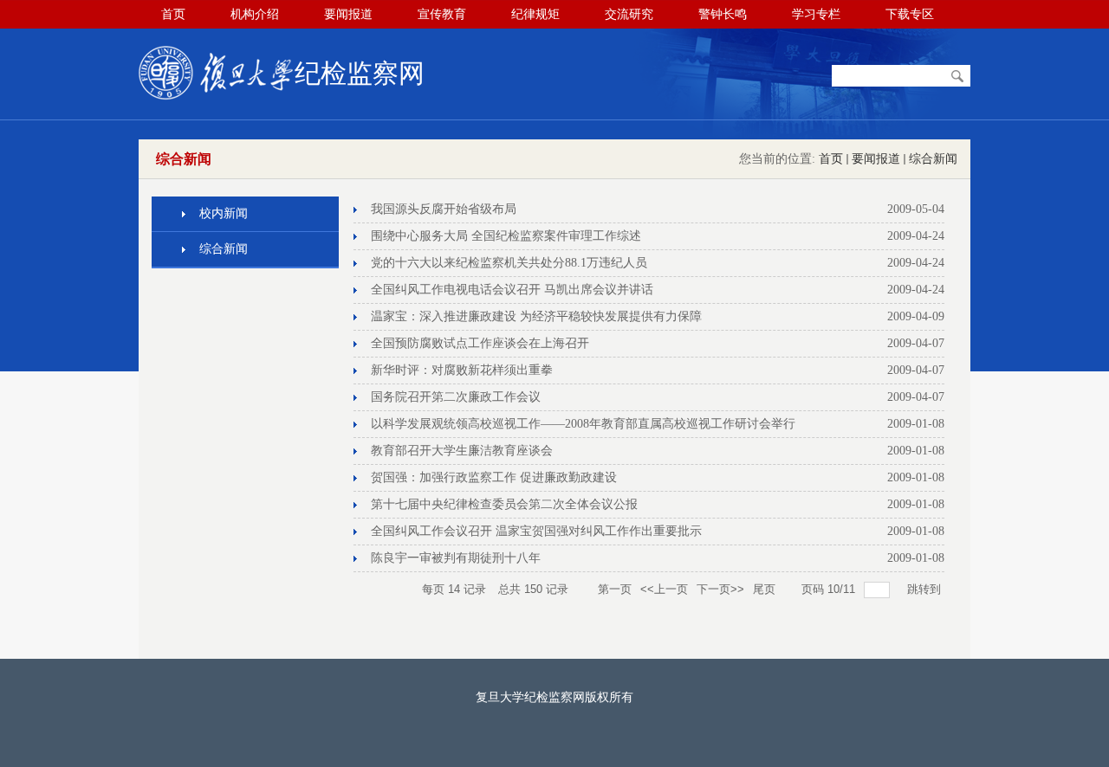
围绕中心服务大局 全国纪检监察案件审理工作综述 (506, 235)
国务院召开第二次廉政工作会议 (456, 396)
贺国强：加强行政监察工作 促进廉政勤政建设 (494, 477)
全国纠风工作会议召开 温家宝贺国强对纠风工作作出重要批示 (536, 531)
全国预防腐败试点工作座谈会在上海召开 (480, 343)
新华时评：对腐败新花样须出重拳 (462, 370)
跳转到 (925, 589)
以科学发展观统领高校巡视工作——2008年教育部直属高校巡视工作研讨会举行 (583, 423)
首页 (831, 158)
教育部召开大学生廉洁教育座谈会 (462, 450)
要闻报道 (876, 158)
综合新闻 (933, 158)
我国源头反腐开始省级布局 (443, 209)
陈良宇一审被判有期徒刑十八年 (456, 557)
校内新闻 (223, 213)
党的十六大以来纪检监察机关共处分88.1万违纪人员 (509, 262)
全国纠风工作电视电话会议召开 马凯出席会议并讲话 (512, 289)
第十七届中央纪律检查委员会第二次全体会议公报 (504, 504)
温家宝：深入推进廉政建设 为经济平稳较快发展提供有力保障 (536, 316)
